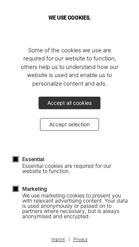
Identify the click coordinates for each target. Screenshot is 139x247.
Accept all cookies (69, 103)
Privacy (80, 239)
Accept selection (69, 124)
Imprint (58, 239)
